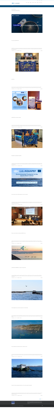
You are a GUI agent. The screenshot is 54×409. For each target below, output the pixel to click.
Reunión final (13, 79)
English (39, 0)
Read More (41, 50)
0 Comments (20, 50)
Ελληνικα (41, 0)
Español (37, 0)
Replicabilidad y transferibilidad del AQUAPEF (16, 155)
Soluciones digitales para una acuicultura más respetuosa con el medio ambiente (20, 307)
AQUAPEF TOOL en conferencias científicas (16, 117)
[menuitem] (26, 2)
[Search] (41, 2)
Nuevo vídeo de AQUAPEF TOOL (15, 40)
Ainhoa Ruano (13, 50)
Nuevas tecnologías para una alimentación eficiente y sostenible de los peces (19, 346)
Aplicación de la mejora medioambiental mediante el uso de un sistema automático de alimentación (22, 385)
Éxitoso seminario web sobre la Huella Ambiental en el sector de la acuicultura (20, 194)
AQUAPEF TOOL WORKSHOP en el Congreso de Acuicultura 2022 (19, 267)
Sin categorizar (18, 50)
